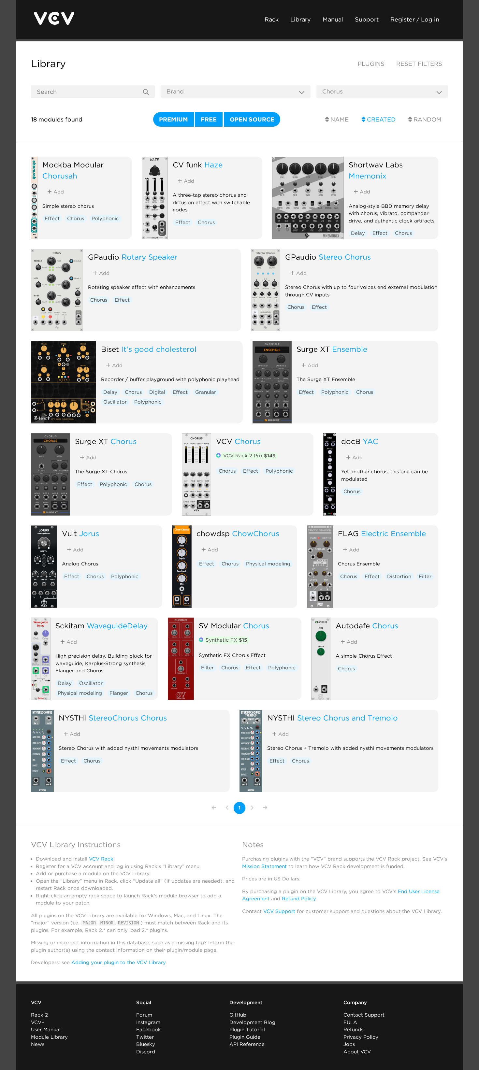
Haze (213, 164)
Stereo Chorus (345, 256)
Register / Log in (414, 19)
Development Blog (252, 1022)
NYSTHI (72, 717)
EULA (350, 1022)
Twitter (145, 1037)
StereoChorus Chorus (128, 717)
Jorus (89, 533)
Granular (205, 392)
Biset (110, 349)
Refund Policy (299, 899)
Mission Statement (264, 866)
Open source (252, 119)
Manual (333, 19)
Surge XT (313, 349)
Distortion (399, 576)
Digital (157, 392)
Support (367, 19)
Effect (52, 218)
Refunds (353, 1030)
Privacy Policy (360, 1037)
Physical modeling (268, 564)
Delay (358, 233)
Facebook (148, 1030)
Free (209, 119)
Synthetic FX (226, 640)
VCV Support (279, 911)
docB (350, 441)
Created (380, 119)
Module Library (49, 1037)
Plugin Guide (244, 1037)
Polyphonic (105, 218)
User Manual (46, 1030)
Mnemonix (367, 175)
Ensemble (349, 349)
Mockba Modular (73, 164)
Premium (173, 119)
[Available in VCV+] (218, 456)
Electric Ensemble (393, 533)
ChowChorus (255, 533)
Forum (144, 1015)
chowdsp (213, 533)
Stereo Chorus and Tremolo (347, 717)
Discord (145, 1052)
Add (58, 192)
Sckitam (69, 625)
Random (427, 119)
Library (300, 19)
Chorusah (59, 175)
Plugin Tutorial (247, 1030)
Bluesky (145, 1044)
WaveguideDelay (117, 625)
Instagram (148, 1022)
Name (339, 119)
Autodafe (353, 625)
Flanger (118, 693)
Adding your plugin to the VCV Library (118, 962)
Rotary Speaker (149, 256)
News (37, 1044)
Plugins (371, 63)
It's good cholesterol (158, 349)
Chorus (75, 218)
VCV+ (37, 1022)
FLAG (348, 533)
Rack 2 (39, 1015)
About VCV (357, 1052)
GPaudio (103, 256)
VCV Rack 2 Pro (249, 456)
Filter (425, 576)
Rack (272, 19)
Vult (69, 533)
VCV (224, 441)
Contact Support (364, 1015)
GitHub (237, 1015)
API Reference (247, 1044)
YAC (370, 441)
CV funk (187, 164)
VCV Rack (101, 859)
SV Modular (220, 625)
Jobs (349, 1044)
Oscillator (115, 402)
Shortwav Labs (376, 164)
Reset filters (419, 63)
